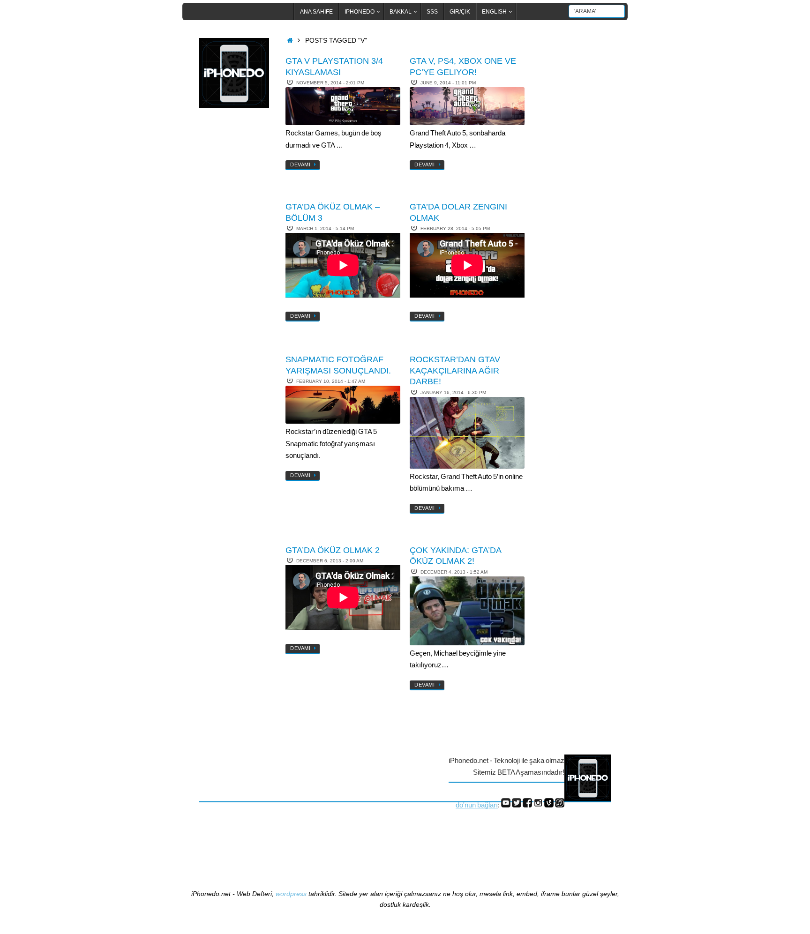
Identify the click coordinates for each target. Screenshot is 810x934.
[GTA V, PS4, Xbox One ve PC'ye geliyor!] (467, 106)
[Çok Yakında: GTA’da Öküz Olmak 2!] (467, 610)
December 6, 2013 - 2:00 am (329, 560)
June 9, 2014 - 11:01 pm (448, 82)
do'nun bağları (477, 805)
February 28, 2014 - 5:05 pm (455, 228)
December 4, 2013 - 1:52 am (454, 572)
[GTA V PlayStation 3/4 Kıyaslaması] (342, 106)
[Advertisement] (236, 268)
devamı (300, 164)
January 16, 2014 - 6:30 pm (453, 392)
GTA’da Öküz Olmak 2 (332, 550)
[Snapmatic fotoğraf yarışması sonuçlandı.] (342, 405)
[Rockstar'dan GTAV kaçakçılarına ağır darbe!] (467, 433)
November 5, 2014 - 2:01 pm (330, 82)
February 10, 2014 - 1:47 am (330, 381)
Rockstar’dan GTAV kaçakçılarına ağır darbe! (455, 370)
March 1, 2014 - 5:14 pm (325, 228)
